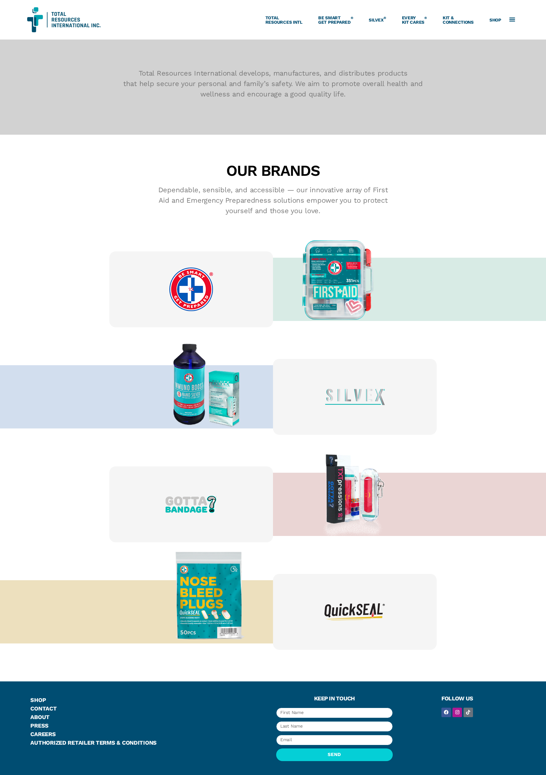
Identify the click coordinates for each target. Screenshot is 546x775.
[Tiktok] (468, 712)
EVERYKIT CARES (414, 20)
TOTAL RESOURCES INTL (283, 20)
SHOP (495, 19)
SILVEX (377, 19)
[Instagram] (457, 712)
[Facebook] (446, 712)
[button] (512, 19)
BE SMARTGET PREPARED (335, 20)
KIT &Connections (458, 20)
